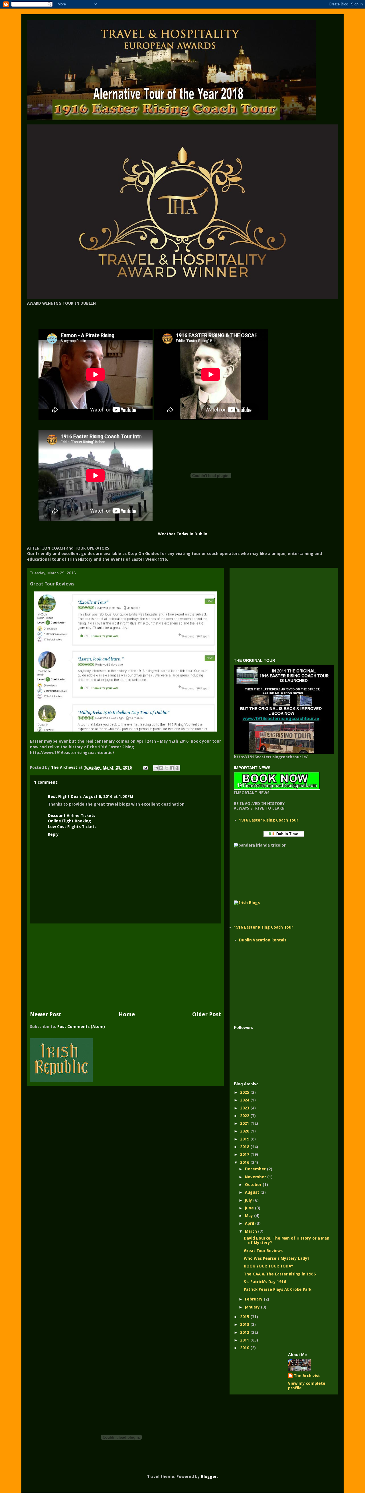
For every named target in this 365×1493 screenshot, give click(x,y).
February (254, 1299)
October (254, 1184)
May (249, 1215)
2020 (245, 1131)
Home (127, 1014)
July (249, 1200)
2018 (245, 1146)
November (256, 1177)
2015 (245, 1316)
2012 (245, 1332)
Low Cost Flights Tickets (72, 826)
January (253, 1307)
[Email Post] (145, 767)
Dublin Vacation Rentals (262, 940)
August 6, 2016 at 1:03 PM (108, 796)
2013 (245, 1324)
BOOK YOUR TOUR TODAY (268, 1266)
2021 (245, 1123)
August (252, 1192)
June (250, 1208)
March (251, 1231)
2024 (245, 1100)
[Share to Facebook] (172, 768)
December (256, 1169)
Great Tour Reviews (263, 1250)
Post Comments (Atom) (81, 1026)
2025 (245, 1092)
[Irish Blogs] (247, 902)
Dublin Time (286, 834)
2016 (245, 1162)
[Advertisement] (125, 967)
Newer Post (45, 1014)
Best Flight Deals (65, 796)
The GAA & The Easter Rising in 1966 (280, 1274)
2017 (245, 1154)
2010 (245, 1347)
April (250, 1223)
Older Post (206, 1014)
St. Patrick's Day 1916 (265, 1281)
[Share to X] (166, 768)
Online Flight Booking (69, 821)
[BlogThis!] (161, 768)
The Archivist (307, 1375)
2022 (245, 1115)
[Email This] (156, 768)
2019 (245, 1139)
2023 (245, 1108)
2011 (245, 1340)
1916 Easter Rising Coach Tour (268, 820)
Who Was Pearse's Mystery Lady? (276, 1258)
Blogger (209, 1476)
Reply (53, 834)
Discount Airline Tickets (71, 815)
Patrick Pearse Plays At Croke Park (277, 1289)
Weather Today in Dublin (182, 534)
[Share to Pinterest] (177, 768)
